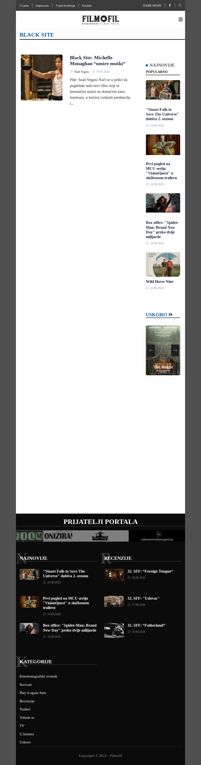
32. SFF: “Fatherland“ (146, 625)
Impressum (42, 5)
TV (22, 726)
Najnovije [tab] (162, 65)
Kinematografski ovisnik (38, 676)
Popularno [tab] (157, 72)
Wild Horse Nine (160, 281)
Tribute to (27, 718)
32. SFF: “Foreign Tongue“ (150, 571)
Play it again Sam (33, 693)
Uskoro (156, 314)
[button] (180, 20)
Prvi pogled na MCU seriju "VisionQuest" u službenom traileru (66, 603)
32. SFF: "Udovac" (143, 598)
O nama (24, 5)
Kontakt (86, 5)
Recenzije (118, 558)
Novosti (26, 685)
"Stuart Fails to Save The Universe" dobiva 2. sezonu (162, 114)
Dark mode (152, 5)
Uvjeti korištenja (65, 5)
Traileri (25, 709)
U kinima (27, 734)
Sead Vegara (81, 71)
